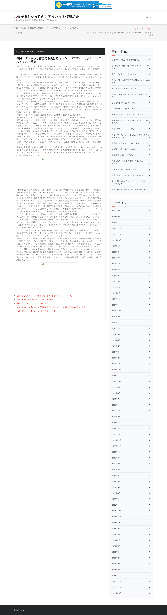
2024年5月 (116, 340)
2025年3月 (116, 281)
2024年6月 (116, 334)
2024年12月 (117, 299)
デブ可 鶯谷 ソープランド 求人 (124, 88)
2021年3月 (116, 564)
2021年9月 (116, 528)
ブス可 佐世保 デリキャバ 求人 (124, 169)
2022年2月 (116, 499)
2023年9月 (116, 387)
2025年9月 (116, 246)
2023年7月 (116, 399)
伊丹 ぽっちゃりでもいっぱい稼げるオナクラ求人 (36, 311)
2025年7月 (116, 258)
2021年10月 (117, 522)
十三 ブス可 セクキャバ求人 (124, 74)
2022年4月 (116, 487)
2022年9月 (116, 458)
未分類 (147, 28)
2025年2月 (116, 287)
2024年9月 (116, 316)
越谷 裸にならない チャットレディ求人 (33, 303)
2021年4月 (116, 558)
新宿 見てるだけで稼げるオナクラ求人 (128, 175)
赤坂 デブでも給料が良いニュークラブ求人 (129, 189)
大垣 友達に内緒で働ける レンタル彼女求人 (35, 299)
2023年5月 (116, 411)
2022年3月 (116, 493)
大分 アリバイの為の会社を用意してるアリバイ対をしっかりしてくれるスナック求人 (51, 307)
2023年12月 (117, 369)
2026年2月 (116, 216)
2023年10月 (117, 381)
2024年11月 (117, 305)
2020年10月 (117, 593)
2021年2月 (116, 569)
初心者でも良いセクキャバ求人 (124, 103)
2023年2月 (116, 428)
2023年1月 (116, 434)
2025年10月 (117, 240)
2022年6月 (116, 475)
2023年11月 (117, 375)
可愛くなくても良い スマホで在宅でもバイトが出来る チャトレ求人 (44, 296)
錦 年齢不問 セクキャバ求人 (124, 108)
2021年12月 (117, 511)
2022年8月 (116, 464)
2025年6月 (116, 264)
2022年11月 (117, 446)
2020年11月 (117, 587)
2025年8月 (116, 252)
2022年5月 (116, 481)
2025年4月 (116, 275)
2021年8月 (116, 534)
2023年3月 (116, 422)
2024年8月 (116, 322)
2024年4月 (116, 346)
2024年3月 (116, 352)
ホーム (148, 18)
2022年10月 (117, 452)
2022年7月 (116, 469)
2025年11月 (117, 234)
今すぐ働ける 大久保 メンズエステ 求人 (128, 114)
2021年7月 (116, 540)
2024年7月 (116, 328)
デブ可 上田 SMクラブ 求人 (123, 155)
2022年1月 (116, 505)
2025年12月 (117, 228)
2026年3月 (116, 211)
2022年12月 (117, 440)
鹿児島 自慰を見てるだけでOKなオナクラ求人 (131, 143)
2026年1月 (116, 222)
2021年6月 (116, 546)
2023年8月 (116, 393)
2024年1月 (116, 364)
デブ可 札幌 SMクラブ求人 (124, 149)
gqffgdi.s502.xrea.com (27, 51)
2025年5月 (116, 269)
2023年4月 (116, 416)
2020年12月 (117, 581)
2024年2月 (116, 358)
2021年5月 (116, 552)
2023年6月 (116, 405)
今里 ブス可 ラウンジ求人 (123, 129)
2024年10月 (117, 311)
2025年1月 (116, 293)
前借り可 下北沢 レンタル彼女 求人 (126, 60)
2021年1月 (116, 575)
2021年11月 (117, 516)
